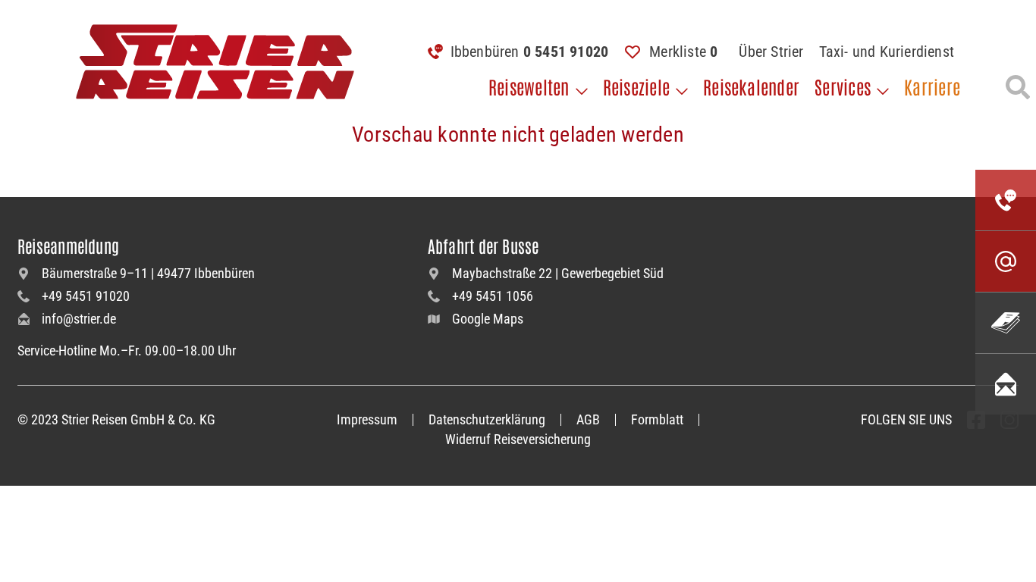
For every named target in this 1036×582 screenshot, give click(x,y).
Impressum (367, 419)
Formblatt (657, 419)
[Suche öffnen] (1018, 87)
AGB (588, 419)
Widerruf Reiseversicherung (518, 439)
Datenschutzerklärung (487, 419)
